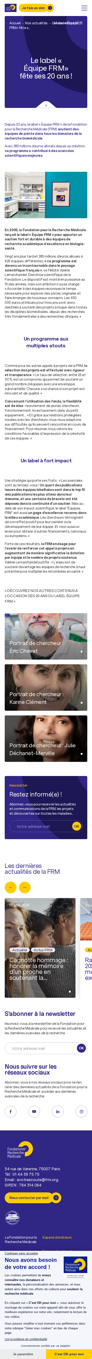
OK (76, 826)
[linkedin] (58, 1111)
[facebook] (11, 1111)
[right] (25, 887)
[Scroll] (46, 104)
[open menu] (84, 8)
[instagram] (81, 1111)
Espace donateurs (57, 1237)
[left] (11, 887)
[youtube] (34, 1111)
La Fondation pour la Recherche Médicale (21, 1239)
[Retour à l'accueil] (11, 8)
